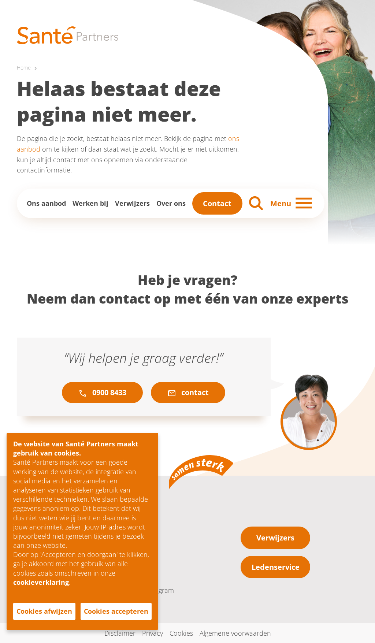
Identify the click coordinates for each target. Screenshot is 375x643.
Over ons (171, 203)
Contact (217, 203)
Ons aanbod (46, 203)
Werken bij (90, 203)
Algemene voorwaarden (235, 633)
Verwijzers (132, 203)
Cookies (181, 633)
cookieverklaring (41, 582)
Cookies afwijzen (44, 611)
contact (194, 392)
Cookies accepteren (116, 611)
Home (24, 67)
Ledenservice (276, 567)
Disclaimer (119, 633)
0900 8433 (108, 392)
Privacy (152, 633)
